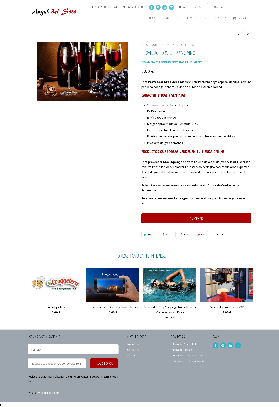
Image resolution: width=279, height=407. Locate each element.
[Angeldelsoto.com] (54, 12)
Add (203, 234)
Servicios (168, 18)
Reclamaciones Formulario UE (188, 361)
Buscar (131, 355)
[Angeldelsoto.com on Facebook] (151, 7)
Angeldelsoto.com (48, 392)
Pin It (187, 234)
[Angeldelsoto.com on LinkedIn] (164, 7)
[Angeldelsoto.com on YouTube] (158, 7)
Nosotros (133, 344)
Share (169, 234)
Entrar (183, 7)
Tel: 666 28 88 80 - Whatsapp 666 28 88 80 (116, 7)
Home (153, 18)
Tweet (151, 234)
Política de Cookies (181, 350)
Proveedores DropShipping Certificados (170, 44)
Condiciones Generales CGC (187, 355)
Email (220, 234)
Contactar (218, 18)
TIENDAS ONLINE (193, 18)
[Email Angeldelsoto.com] (171, 7)
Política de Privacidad (183, 344)
